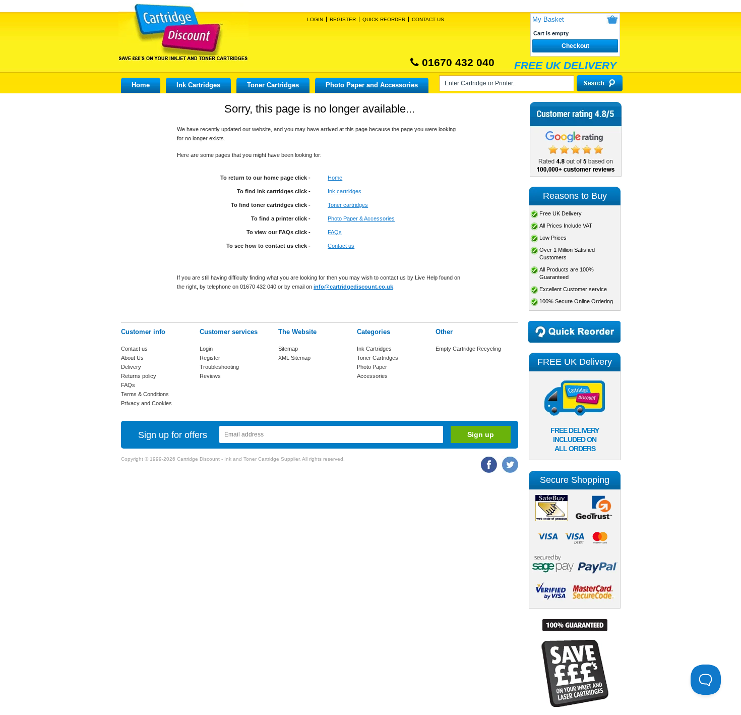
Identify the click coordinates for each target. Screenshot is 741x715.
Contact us (341, 246)
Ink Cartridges (198, 85)
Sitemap (288, 349)
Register (343, 19)
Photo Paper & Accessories (361, 218)
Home (141, 85)
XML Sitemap (294, 358)
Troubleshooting (219, 367)
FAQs (335, 232)
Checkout (575, 45)
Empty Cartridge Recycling (468, 349)
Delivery (131, 367)
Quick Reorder (383, 19)
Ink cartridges (344, 191)
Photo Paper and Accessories (372, 85)
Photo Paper (372, 367)
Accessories (372, 376)
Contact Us (428, 19)
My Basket (548, 19)
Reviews (210, 376)
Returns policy (138, 376)
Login (315, 19)
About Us (132, 358)
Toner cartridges (348, 205)
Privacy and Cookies (146, 403)
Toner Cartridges (273, 85)
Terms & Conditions (145, 394)
